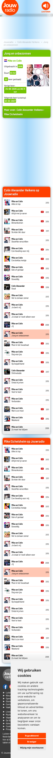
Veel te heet (17, 390)
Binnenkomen (17, 221)
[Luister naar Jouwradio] (45, 11)
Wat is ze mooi (17, 409)
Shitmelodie (18, 371)
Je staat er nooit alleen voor (23, 315)
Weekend (17, 418)
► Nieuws (8, 695)
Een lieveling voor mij (20, 249)
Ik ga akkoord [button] (32, 735)
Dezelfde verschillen (19, 240)
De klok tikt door (18, 230)
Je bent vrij (17, 306)
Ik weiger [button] (31, 741)
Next (49, 15)
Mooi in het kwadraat (20, 343)
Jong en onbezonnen (20, 334)
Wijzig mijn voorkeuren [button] (32, 747)
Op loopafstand (17, 362)
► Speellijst (8, 698)
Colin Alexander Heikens (28, 42)
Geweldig (17, 277)
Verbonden (17, 400)
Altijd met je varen (19, 212)
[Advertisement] (26, 149)
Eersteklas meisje (18, 259)
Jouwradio (8, 42)
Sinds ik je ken (17, 381)
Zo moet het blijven (19, 428)
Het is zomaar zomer (20, 296)
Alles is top (17, 202)
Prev (3, 15)
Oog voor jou (17, 353)
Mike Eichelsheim (13, 114)
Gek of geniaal (17, 268)
